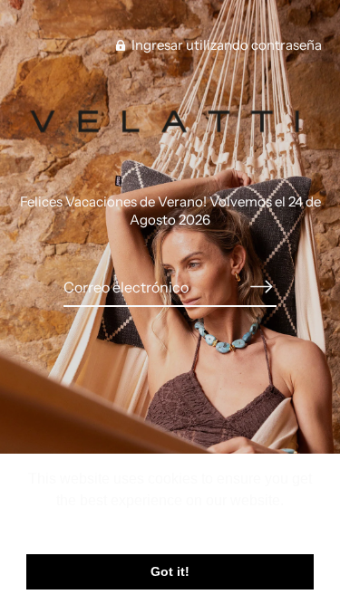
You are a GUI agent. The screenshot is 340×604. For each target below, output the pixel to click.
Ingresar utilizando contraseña (225, 44)
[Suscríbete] (262, 287)
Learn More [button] (170, 524)
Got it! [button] (170, 571)
